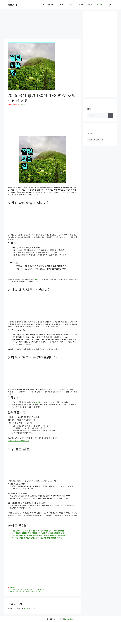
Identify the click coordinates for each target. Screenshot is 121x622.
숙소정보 (109, 5)
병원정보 (50, 5)
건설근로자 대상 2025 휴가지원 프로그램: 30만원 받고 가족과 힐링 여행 (38, 531)
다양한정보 (79, 5)
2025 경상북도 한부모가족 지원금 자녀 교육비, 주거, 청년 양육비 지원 (37, 538)
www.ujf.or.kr (38, 402)
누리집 (37, 279)
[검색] (110, 115)
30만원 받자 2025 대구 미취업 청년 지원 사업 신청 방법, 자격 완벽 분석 (38, 533)
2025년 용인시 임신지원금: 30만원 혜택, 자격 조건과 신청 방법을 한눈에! (38, 535)
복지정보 (99, 5)
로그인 (25, 609)
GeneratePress (69, 619)
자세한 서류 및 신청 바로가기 (18, 441)
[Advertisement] (42, 24)
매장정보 (60, 5)
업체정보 (90, 5)
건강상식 (69, 5)
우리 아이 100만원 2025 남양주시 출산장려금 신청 (25, 591)
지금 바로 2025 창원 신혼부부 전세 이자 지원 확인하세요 (27, 589)
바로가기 (12, 4)
